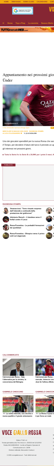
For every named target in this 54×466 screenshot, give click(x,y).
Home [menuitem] (10, 23)
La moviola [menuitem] (33, 23)
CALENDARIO (42, 1)
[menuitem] (3, 23)
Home (6, 1)
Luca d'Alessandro (12, 133)
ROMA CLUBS (28, 1)
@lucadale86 (31, 133)
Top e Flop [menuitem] (20, 23)
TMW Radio (16, 1)
